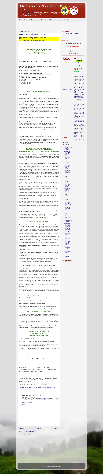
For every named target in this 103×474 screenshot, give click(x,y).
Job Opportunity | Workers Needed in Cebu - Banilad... (67, 160)
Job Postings (77, 108)
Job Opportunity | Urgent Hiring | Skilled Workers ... (68, 148)
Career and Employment (29, 19)
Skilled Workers (80, 121)
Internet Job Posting (79, 87)
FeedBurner (76, 53)
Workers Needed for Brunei (79, 131)
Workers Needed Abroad (24, 389)
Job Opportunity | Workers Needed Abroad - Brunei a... (67, 236)
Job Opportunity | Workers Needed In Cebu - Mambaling (67, 166)
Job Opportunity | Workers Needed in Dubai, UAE (67, 225)
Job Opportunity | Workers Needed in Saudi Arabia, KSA (67, 210)
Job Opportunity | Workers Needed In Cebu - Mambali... (67, 153)
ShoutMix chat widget (66, 89)
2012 (65, 139)
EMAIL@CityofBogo (73, 36)
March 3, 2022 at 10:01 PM (35, 395)
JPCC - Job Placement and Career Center (67, 248)
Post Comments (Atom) (30, 431)
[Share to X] (44, 384)
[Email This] (41, 384)
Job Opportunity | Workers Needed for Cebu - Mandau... (67, 172)
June (66, 144)
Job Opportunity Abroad (30, 387)
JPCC (80, 113)
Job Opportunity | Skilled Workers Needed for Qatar (67, 197)
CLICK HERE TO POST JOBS (73, 33)
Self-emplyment (78, 120)
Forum (60, 19)
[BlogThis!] (42, 384)
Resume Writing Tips (42, 19)
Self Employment (53, 19)
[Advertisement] (43, 26)
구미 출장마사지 (48, 399)
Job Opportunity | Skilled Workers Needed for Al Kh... (67, 190)
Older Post (55, 428)
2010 (65, 141)
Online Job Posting (80, 117)
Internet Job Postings (27, 386)
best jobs (76, 76)
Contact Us (66, 19)
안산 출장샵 (56, 399)
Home (20, 19)
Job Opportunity (79, 95)
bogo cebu (81, 76)
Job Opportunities (36, 386)
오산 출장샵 (29, 402)
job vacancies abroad (50, 387)
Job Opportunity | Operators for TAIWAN (68, 220)
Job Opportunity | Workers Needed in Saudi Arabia (67, 230)
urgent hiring (81, 125)
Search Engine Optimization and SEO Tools (79, 64)
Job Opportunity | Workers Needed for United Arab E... (67, 203)
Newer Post (22, 428)
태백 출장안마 (46, 398)
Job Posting (82, 105)
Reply (23, 404)
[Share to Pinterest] (46, 384)
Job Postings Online (40, 387)
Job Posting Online (79, 107)
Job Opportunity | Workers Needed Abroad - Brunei (33, 34)
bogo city (76, 78)
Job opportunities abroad (46, 386)
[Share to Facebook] (45, 384)
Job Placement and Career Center (79, 103)
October (67, 142)
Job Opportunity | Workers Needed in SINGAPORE (67, 215)
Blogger (59, 466)
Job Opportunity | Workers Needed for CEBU (67, 185)
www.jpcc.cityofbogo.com (27, 12)
